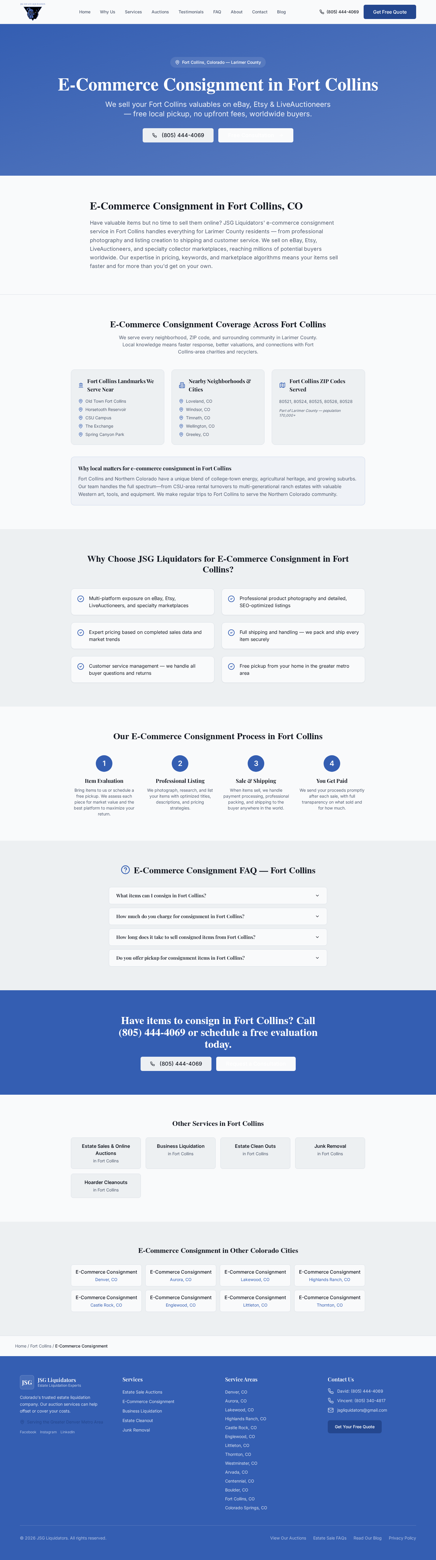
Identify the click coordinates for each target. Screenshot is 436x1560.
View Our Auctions (288, 1537)
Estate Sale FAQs (329, 1537)
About (237, 11)
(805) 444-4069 (343, 11)
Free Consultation (251, 135)
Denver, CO (236, 1391)
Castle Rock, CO (241, 1427)
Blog (281, 11)
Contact (260, 11)
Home (84, 11)
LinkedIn (68, 1432)
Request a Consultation (256, 1064)
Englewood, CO (240, 1436)
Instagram (48, 1432)
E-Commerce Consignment (148, 1401)
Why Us (107, 11)
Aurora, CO (236, 1400)
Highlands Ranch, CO (245, 1418)
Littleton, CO (237, 1445)
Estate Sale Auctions (142, 1391)
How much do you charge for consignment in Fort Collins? (180, 916)
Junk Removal (136, 1429)
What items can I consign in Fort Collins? (161, 895)
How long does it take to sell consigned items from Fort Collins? (185, 937)
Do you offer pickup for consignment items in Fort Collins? (180, 958)
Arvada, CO (236, 1472)
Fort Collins (40, 1345)
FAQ (217, 11)
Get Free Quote (390, 12)
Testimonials (191, 11)
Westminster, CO (241, 1463)
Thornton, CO (238, 1454)
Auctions (160, 11)
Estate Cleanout (137, 1420)
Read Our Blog (368, 1537)
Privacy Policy (402, 1537)
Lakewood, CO (239, 1409)
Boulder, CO (236, 1489)
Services (133, 11)
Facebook (28, 1432)
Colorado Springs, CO (246, 1507)
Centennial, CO (239, 1480)
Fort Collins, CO (240, 1498)
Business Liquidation (142, 1410)
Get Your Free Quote (355, 1426)
